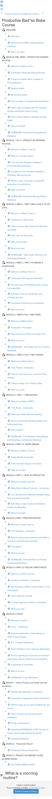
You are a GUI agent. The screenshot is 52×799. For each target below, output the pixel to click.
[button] (1, 2)
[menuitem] (1, 6)
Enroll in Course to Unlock (26, 791)
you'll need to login (37, 787)
